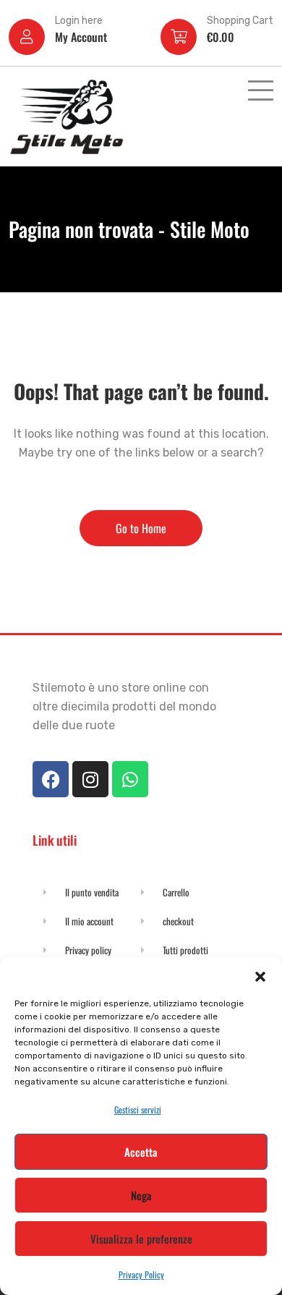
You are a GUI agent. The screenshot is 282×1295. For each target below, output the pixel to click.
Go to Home (141, 528)
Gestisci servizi (137, 1109)
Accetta (141, 1152)
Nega (141, 1195)
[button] (260, 975)
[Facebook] (51, 779)
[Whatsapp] (130, 779)
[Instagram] (90, 779)
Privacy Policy (141, 1274)
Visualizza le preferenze (141, 1239)
